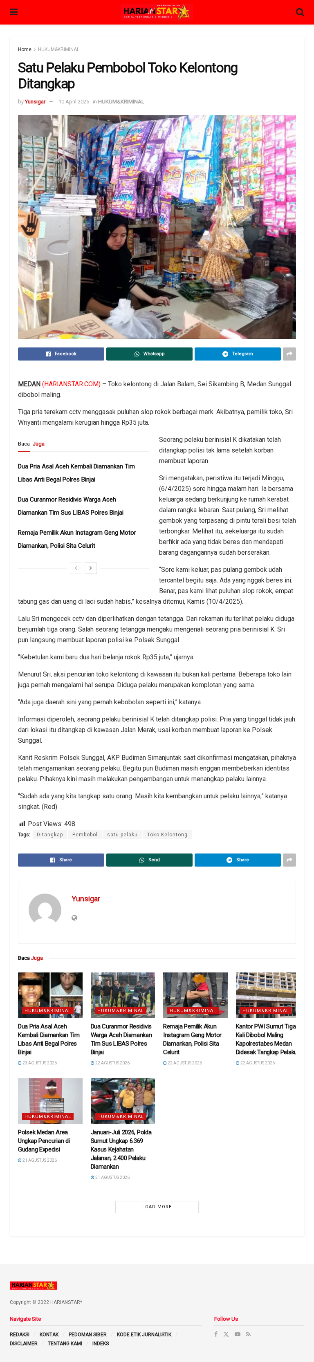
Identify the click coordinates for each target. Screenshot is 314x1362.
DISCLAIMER (24, 1343)
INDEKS (100, 1343)
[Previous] (76, 568)
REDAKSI (19, 1334)
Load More (157, 1207)
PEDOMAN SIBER (88, 1334)
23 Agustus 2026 (39, 1063)
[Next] (91, 568)
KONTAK (49, 1334)
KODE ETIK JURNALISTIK (144, 1334)
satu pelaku (122, 835)
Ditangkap (50, 835)
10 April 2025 (73, 102)
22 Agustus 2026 (112, 1063)
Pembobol (85, 835)
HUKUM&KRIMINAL (58, 49)
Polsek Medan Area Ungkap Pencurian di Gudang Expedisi (44, 1141)
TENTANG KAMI (65, 1343)
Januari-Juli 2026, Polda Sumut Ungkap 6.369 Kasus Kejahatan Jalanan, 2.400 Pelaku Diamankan (121, 1149)
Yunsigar (35, 102)
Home (24, 49)
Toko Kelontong (167, 835)
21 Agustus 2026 (39, 1160)
